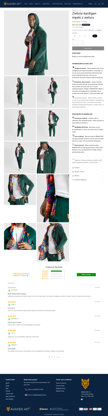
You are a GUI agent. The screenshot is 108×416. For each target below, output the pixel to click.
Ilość (73, 39)
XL (95, 36)
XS (75, 36)
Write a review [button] (86, 274)
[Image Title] (82, 399)
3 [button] (54, 357)
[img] (12, 287)
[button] (38, 3)
